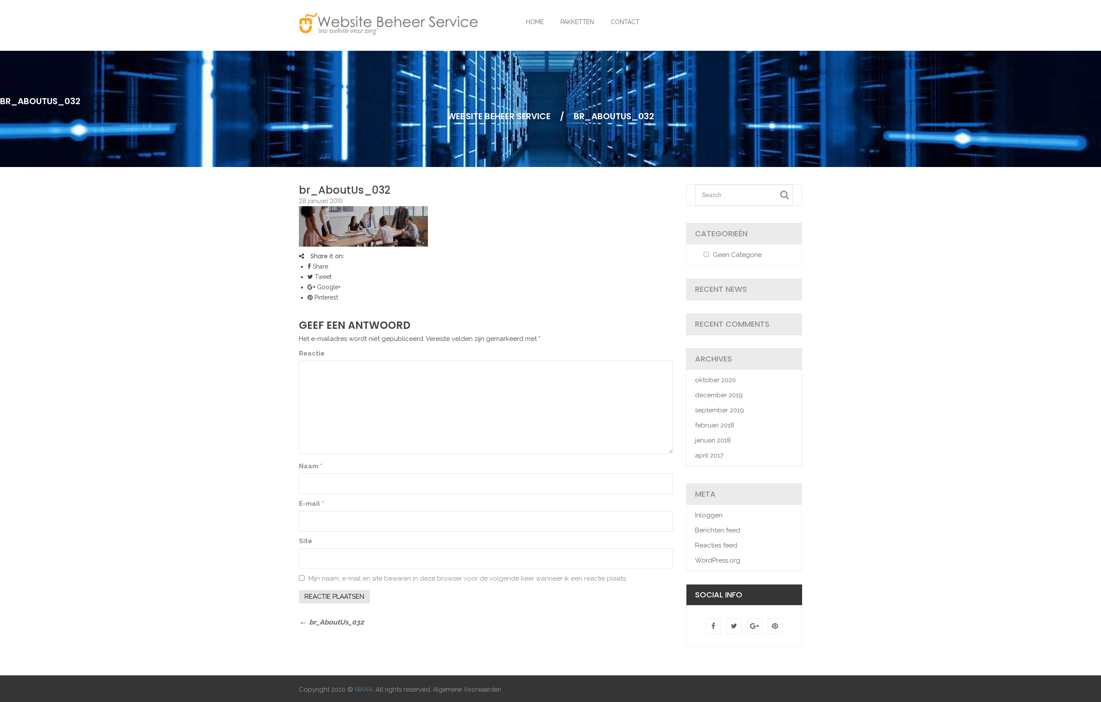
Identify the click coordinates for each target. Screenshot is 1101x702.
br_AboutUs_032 (345, 190)
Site (305, 541)
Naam (310, 466)
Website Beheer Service (498, 116)
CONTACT (625, 22)
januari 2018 (713, 440)
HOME (535, 22)
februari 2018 (714, 425)
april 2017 (709, 455)
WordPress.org (717, 560)
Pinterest (325, 297)
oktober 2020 (715, 380)
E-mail (311, 503)
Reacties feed (716, 545)
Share (319, 266)
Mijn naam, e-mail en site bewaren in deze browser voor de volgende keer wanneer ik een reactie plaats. (467, 578)
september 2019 (719, 410)
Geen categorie (737, 255)
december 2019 (719, 395)
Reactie (312, 353)
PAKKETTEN (577, 22)
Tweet (322, 276)
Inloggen (709, 515)
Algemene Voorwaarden (467, 689)
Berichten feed (717, 530)
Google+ (328, 287)
